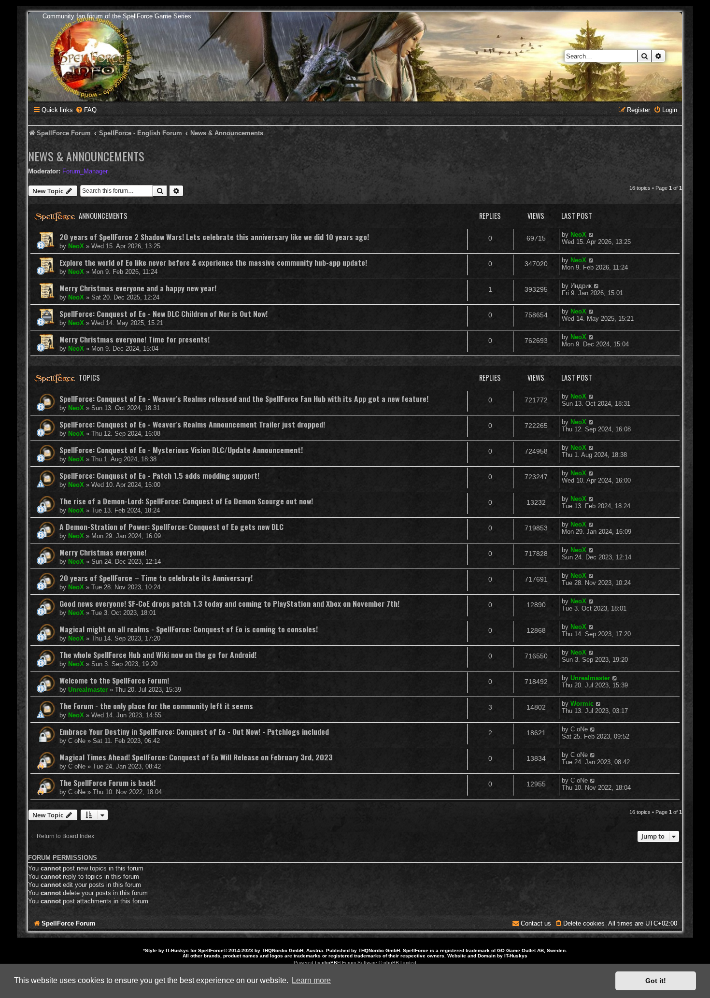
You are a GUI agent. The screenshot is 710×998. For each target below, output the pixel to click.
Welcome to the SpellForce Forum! (114, 680)
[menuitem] (86, 110)
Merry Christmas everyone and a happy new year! (137, 288)
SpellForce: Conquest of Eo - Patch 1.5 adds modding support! (159, 475)
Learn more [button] (311, 980)
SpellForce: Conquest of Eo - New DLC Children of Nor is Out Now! (163, 313)
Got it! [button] (655, 980)
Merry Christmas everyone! (102, 552)
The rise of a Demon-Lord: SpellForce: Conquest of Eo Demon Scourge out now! (186, 501)
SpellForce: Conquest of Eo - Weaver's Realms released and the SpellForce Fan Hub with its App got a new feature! (243, 398)
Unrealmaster (88, 689)
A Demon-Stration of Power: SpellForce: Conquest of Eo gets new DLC (171, 526)
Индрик (581, 285)
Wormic (582, 703)
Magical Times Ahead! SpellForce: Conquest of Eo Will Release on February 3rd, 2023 (196, 757)
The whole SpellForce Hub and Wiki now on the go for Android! (157, 654)
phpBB (329, 962)
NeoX (76, 246)
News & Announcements (86, 156)
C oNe (76, 740)
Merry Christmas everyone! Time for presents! (134, 339)
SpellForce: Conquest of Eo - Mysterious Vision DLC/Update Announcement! (181, 450)
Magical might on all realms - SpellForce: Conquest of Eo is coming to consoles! (188, 629)
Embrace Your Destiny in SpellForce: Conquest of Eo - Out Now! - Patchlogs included (194, 731)
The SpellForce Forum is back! (107, 782)
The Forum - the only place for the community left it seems (156, 706)
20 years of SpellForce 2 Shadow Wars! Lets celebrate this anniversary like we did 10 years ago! (214, 236)
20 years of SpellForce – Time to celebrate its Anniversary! (156, 578)
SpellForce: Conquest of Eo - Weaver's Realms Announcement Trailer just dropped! (192, 424)
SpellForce (211, 950)
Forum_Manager (85, 171)
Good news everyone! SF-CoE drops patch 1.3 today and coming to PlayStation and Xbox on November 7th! (229, 603)
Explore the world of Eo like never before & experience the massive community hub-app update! (213, 262)
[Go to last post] (591, 234)
